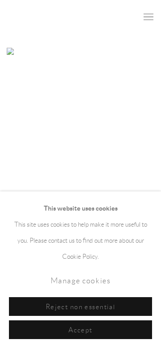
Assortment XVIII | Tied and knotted (73, 158)
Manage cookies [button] (81, 280)
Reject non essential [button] (81, 307)
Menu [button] (147, 17)
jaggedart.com (38, 17)
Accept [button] (80, 330)
